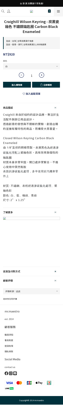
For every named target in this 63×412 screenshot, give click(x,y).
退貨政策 (9, 345)
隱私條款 (9, 351)
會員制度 (9, 340)
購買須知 (9, 334)
